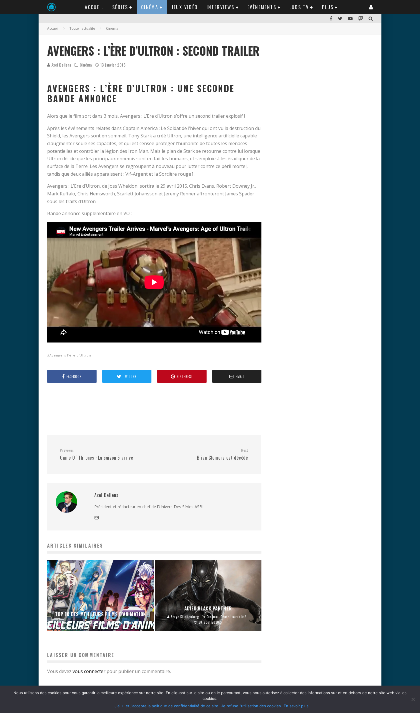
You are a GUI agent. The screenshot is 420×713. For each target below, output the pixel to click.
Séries (120, 7)
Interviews (221, 7)
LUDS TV (299, 7)
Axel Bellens (60, 65)
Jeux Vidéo (184, 7)
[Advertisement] (151, 408)
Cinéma (149, 7)
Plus (328, 7)
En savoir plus (296, 706)
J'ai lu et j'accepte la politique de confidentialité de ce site (166, 706)
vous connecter (89, 671)
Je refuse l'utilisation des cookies (251, 706)
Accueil (94, 7)
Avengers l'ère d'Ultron (70, 355)
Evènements (261, 7)
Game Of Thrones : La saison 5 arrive (96, 454)
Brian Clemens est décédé (222, 454)
